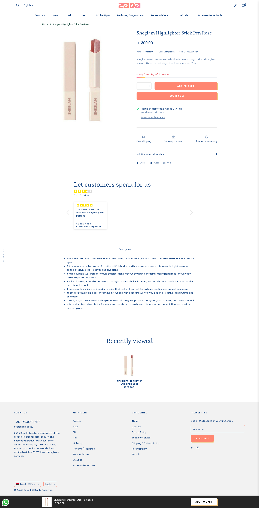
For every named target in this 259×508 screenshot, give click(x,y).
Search (136, 454)
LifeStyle (77, 459)
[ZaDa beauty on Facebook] (192, 448)
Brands (77, 421)
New (75, 426)
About (135, 421)
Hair (75, 437)
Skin (75, 432)
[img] (131, 191)
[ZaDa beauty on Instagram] (198, 448)
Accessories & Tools (84, 465)
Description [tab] (125, 249)
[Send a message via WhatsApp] (5, 502)
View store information (153, 117)
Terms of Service (141, 437)
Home (45, 24)
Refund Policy (139, 448)
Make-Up (78, 443)
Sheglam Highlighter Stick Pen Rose (129, 382)
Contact (136, 426)
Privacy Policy (139, 432)
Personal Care (81, 454)
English (27, 5)
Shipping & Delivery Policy (145, 443)
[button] (17, 5)
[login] (236, 5)
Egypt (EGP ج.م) (28, 484)
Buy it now (177, 95)
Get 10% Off (3, 255)
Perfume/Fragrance (84, 448)
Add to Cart (203, 501)
